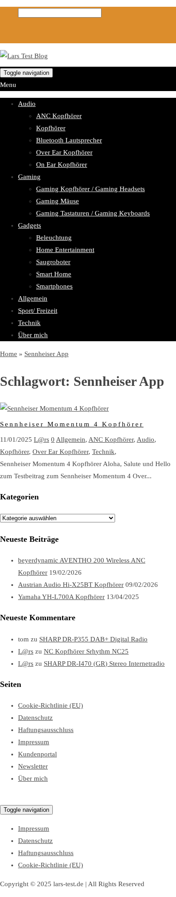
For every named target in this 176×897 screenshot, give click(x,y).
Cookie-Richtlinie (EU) (50, 705)
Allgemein (32, 298)
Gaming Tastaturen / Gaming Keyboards (93, 213)
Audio (27, 103)
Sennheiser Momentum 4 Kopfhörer (72, 424)
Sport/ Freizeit (37, 310)
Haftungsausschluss (46, 729)
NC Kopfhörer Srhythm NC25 (86, 651)
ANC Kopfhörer (59, 115)
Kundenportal (37, 754)
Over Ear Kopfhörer (64, 152)
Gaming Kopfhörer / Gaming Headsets (90, 188)
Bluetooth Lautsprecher (69, 140)
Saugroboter (53, 261)
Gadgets (29, 225)
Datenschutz (35, 717)
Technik (29, 322)
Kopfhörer (50, 128)
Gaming (29, 176)
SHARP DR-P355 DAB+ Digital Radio (93, 639)
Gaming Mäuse (57, 201)
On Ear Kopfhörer (61, 164)
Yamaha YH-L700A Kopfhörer (61, 596)
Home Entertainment (65, 249)
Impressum (33, 742)
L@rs (41, 439)
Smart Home (53, 274)
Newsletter (33, 766)
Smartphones (54, 286)
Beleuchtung (54, 237)
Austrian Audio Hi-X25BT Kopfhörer (71, 584)
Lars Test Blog (20, 797)
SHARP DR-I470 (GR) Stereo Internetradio (104, 663)
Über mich (33, 335)
